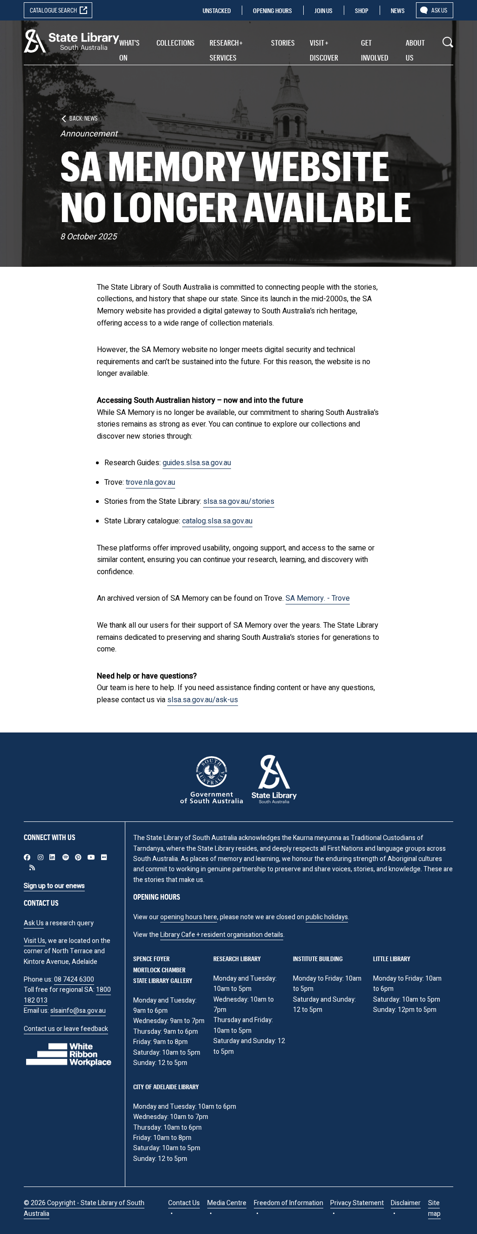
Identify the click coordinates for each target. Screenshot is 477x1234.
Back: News (83, 118)
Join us (323, 10)
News (398, 10)
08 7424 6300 (74, 979)
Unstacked (217, 10)
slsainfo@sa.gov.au (78, 1011)
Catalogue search (53, 10)
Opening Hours (272, 10)
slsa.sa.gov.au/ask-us (202, 699)
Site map (434, 1208)
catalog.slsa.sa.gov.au (217, 521)
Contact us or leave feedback (66, 1029)
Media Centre (226, 1203)
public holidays (327, 917)
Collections (176, 42)
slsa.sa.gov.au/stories (238, 501)
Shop (361, 10)
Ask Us (34, 923)
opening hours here (188, 917)
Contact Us (184, 1203)
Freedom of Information (288, 1203)
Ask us (439, 10)
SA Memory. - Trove (318, 598)
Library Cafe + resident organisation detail (220, 935)
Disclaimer (406, 1203)
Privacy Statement (357, 1203)
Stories (283, 42)
